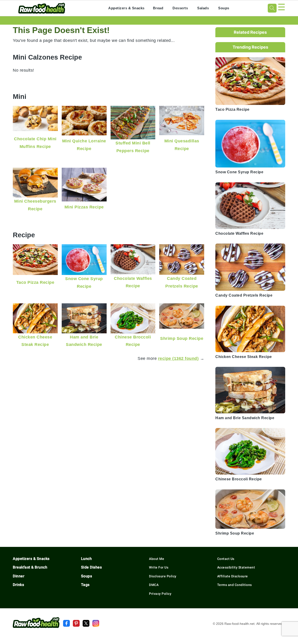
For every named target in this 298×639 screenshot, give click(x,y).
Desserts (180, 8)
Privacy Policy (160, 594)
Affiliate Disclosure (232, 576)
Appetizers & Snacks (126, 8)
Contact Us (225, 559)
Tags (85, 584)
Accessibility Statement (236, 567)
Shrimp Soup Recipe (181, 338)
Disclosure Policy (162, 576)
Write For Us (158, 567)
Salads (203, 8)
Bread (158, 8)
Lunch (86, 558)
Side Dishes (91, 567)
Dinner (18, 576)
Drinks (18, 584)
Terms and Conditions (234, 585)
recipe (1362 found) (178, 358)
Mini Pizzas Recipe (84, 207)
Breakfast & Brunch (30, 567)
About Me (156, 559)
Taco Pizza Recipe (35, 282)
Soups (223, 8)
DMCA (154, 585)
